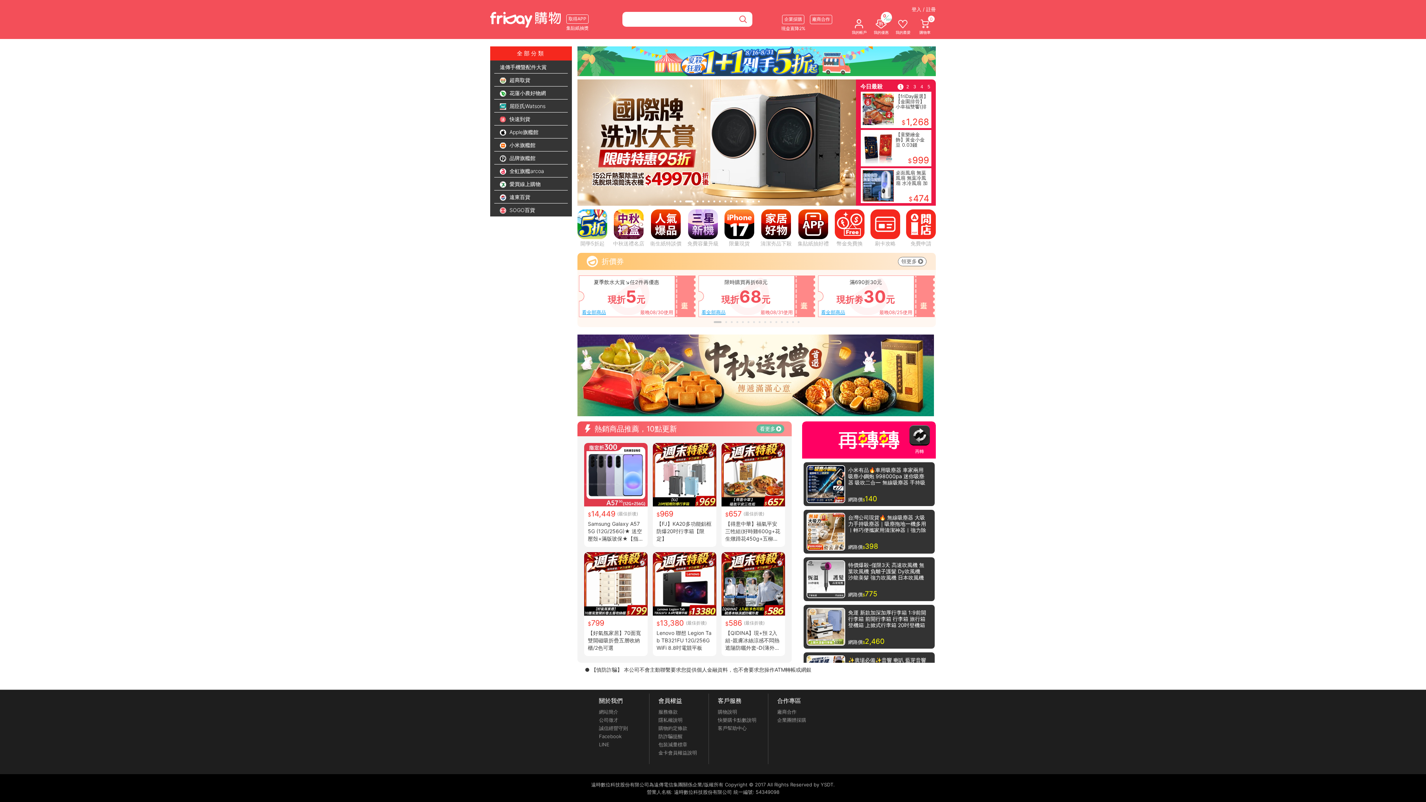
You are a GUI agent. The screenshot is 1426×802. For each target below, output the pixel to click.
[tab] (675, 201)
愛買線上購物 (524, 184)
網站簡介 (608, 712)
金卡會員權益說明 (677, 753)
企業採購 (793, 19)
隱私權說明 (670, 720)
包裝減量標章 (672, 744)
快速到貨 (519, 119)
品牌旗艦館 (521, 158)
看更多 (767, 429)
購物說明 (727, 712)
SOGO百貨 (521, 210)
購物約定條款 (672, 728)
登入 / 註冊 (924, 9)
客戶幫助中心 (732, 728)
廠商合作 (787, 712)
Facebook (610, 736)
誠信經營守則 (613, 728)
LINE (604, 744)
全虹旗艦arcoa (526, 171)
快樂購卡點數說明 (737, 720)
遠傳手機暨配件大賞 (523, 67)
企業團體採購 (791, 720)
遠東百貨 (519, 197)
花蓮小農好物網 (527, 93)
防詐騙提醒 (670, 736)
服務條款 (668, 712)
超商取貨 (519, 80)
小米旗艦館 (521, 145)
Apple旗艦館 (523, 132)
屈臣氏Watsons (527, 106)
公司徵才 (608, 720)
